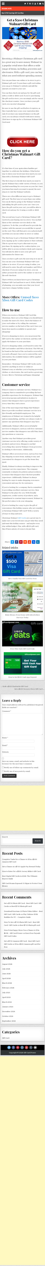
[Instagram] (32, 3)
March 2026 (7, 983)
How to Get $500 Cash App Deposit (22, 677)
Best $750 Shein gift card (22, 906)
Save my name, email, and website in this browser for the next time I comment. (18, 762)
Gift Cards (22, 518)
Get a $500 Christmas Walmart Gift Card (22, 22)
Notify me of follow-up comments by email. (21, 767)
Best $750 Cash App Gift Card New (13, 13)
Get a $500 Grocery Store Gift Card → (29, 689)
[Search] (43, 3)
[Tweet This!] (12, 542)
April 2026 (6, 978)
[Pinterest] (30, 3)
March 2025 (7, 1002)
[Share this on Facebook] (16, 542)
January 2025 (7, 1007)
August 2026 (7, 964)
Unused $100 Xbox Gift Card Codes (20, 298)
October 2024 (7, 1016)
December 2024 (8, 1011)
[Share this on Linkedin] (38, 542)
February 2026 (8, 988)
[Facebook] (27, 3)
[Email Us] (40, 3)
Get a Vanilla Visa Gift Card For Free (22, 579)
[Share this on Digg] (33, 542)
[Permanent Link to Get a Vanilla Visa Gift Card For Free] (22, 563)
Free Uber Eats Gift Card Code (22, 649)
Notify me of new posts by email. (17, 771)
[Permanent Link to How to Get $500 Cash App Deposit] (22, 663)
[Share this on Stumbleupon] (29, 542)
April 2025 (6, 997)
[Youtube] (35, 3)
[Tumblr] (37, 3)
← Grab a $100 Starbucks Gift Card (14, 686)
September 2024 (9, 1021)
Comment (6, 711)
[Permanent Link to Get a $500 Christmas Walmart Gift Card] (22, 39)
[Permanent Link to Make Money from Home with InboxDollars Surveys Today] (22, 597)
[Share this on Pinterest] (21, 542)
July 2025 (6, 993)
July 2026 (6, 969)
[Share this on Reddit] (25, 542)
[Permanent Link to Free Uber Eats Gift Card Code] (22, 633)
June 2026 (6, 974)
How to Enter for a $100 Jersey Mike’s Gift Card (21, 871)
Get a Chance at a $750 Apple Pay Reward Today (21, 867)
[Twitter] (25, 3)
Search (5, 837)
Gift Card (5, 1038)
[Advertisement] (22, 808)
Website (5, 752)
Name (5, 738)
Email (5, 745)
